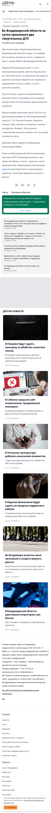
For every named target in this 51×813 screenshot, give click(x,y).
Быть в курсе (25, 210)
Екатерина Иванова (32, 19)
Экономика (6, 781)
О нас (4, 724)
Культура (6, 777)
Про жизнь (6, 794)
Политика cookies (9, 755)
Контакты (6, 733)
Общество (6, 772)
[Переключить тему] (40, 4)
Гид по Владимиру (9, 768)
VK (17, 185)
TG (28, 185)
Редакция (6, 729)
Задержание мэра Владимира (21, 11)
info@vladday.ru (26, 672)
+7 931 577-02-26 (26, 668)
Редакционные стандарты (13, 738)
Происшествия (19, 22)
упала (5, 169)
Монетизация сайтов (11, 746)
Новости (7, 22)
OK (22, 185)
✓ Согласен (10, 807)
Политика (6, 785)
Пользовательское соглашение (15, 742)
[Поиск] (47, 4)
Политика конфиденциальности (15, 751)
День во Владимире (8, 3)
